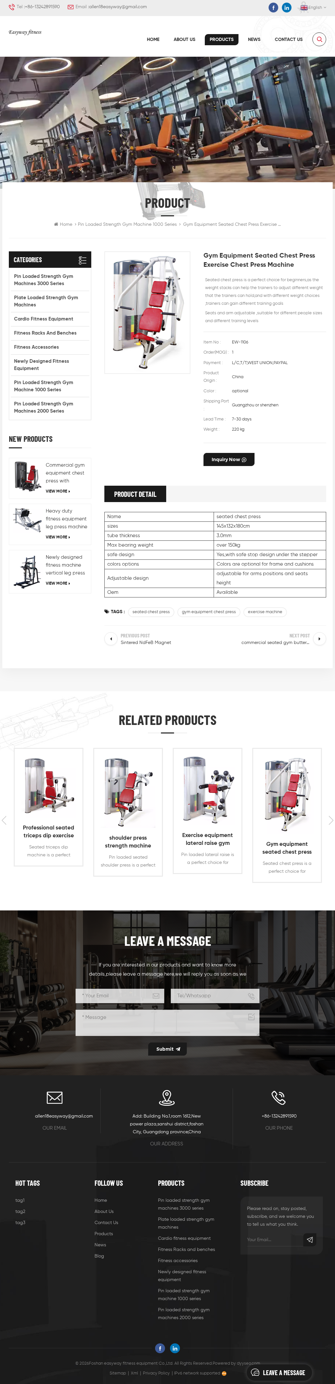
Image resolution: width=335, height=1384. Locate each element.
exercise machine (265, 612)
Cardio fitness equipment (43, 319)
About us (184, 39)
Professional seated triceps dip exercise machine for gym (48, 832)
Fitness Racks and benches (45, 333)
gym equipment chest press (209, 612)
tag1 (20, 1200)
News (254, 39)
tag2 (20, 1211)
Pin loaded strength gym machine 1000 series (127, 224)
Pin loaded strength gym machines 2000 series (43, 407)
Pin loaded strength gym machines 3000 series (43, 280)
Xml (134, 1373)
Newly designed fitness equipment (41, 365)
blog (99, 1256)
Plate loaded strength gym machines (46, 301)
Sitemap (118, 1373)
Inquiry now (226, 459)
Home (153, 39)
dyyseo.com (248, 1363)
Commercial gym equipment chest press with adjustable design (66, 474)
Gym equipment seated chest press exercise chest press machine (287, 849)
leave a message (284, 1372)
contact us (289, 39)
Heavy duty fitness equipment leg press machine (66, 519)
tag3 (20, 1222)
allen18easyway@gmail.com (118, 7)
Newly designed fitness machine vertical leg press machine (65, 566)
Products (222, 39)
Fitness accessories (36, 347)
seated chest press (151, 612)
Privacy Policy (156, 1373)
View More (56, 492)
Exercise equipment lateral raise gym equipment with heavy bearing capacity (207, 840)
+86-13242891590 (42, 7)
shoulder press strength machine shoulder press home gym (128, 842)
